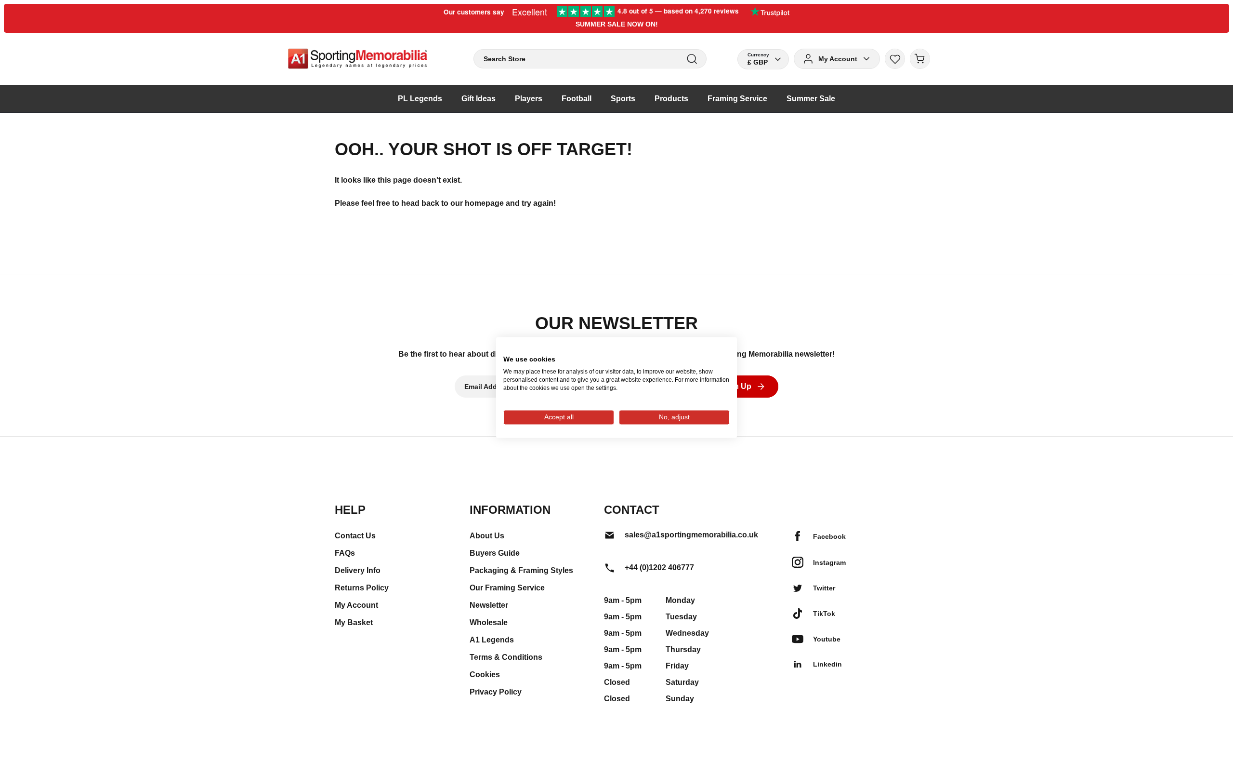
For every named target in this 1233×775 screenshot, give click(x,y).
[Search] (692, 59)
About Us (487, 536)
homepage (484, 203)
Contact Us (355, 536)
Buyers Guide (495, 553)
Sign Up (736, 386)
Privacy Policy (496, 692)
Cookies (485, 674)
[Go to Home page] (357, 58)
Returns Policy (362, 588)
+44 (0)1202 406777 (659, 567)
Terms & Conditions (506, 657)
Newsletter (489, 605)
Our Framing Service (507, 588)
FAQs (345, 553)
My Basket (354, 622)
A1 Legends (492, 640)
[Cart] (920, 59)
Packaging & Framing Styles (521, 570)
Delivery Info (357, 570)
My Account (356, 605)
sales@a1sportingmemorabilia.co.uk (691, 535)
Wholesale (489, 622)
